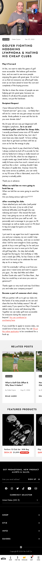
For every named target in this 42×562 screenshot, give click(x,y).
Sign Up (32, 479)
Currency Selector (21, 495)
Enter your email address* (9, 484)
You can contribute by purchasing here (14, 319)
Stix (4, 523)
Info (5, 530)
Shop (5, 515)
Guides (6, 538)
